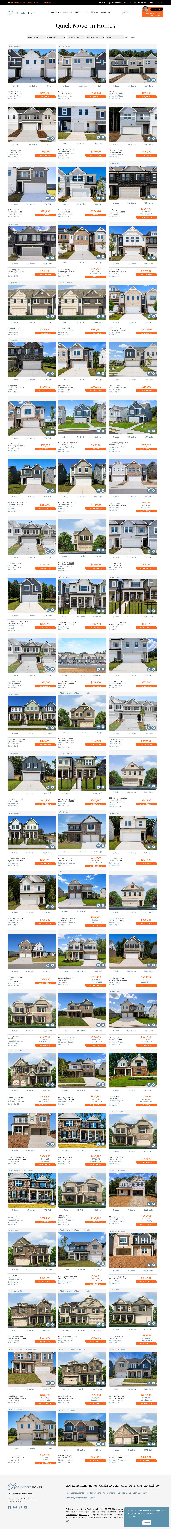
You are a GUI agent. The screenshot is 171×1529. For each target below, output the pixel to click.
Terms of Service (82, 1517)
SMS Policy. (84, 1514)
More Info (159, 2)
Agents (126, 12)
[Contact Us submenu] (109, 12)
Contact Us (156, 9)
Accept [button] (147, 1523)
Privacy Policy (72, 1514)
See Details (49, 2)
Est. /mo (45, 97)
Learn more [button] (131, 1516)
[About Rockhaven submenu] (97, 12)
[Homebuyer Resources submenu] (80, 12)
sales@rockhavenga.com (20, 1493)
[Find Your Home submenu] (60, 12)
